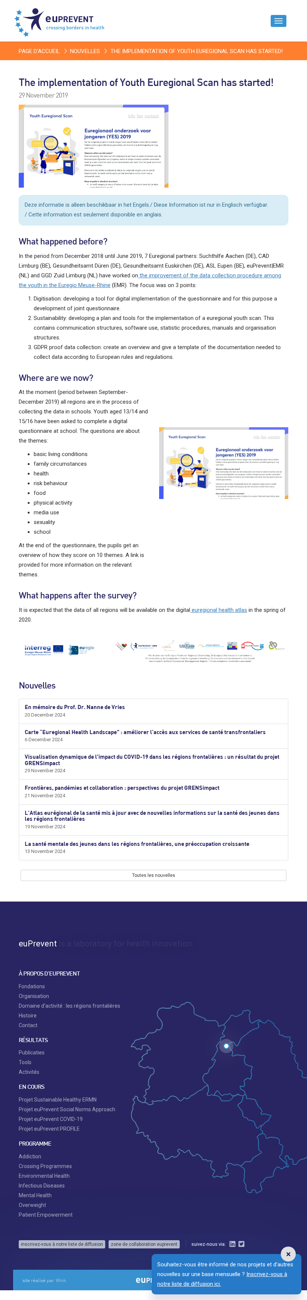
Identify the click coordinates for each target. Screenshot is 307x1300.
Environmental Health (44, 1176)
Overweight (32, 1205)
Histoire (28, 1016)
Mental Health (35, 1195)
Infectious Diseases (42, 1186)
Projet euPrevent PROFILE (49, 1129)
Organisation (34, 996)
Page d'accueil (39, 51)
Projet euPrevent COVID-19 (51, 1119)
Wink (61, 1280)
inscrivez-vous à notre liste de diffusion (62, 1244)
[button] (288, 1254)
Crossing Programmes (45, 1166)
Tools (25, 1062)
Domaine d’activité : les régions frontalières (69, 1006)
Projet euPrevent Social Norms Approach (67, 1109)
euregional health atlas (218, 610)
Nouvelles (85, 51)
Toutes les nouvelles (153, 875)
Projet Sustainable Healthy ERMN (58, 1100)
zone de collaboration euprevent (144, 1244)
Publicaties (32, 1053)
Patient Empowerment (46, 1215)
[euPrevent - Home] (59, 20)
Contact (28, 1025)
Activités (29, 1072)
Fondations (32, 986)
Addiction (30, 1156)
